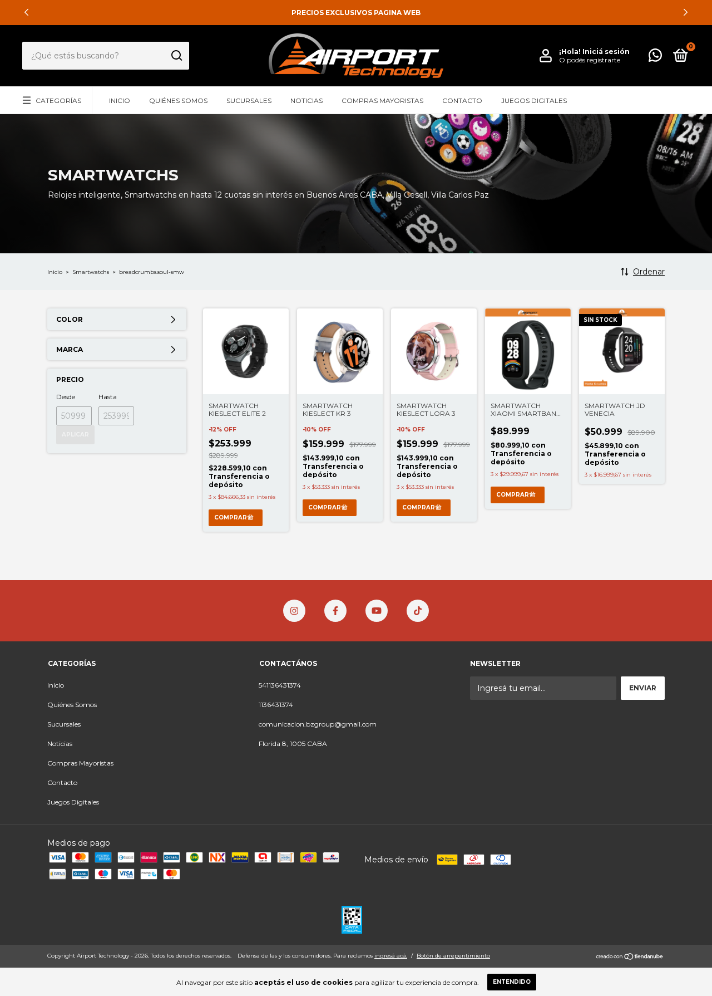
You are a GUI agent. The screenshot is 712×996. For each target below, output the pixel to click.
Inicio (119, 100)
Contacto (462, 100)
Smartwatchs (90, 272)
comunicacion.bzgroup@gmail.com (318, 724)
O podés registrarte (589, 60)
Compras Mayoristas (382, 100)
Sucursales (248, 100)
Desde (65, 396)
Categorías (58, 100)
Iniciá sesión (606, 51)
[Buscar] (176, 56)
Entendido (512, 981)
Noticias (306, 100)
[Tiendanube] (630, 957)
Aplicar (75, 434)
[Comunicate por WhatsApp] (655, 57)
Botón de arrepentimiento (453, 955)
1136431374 (276, 704)
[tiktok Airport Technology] (418, 611)
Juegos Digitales (534, 100)
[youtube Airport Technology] (376, 611)
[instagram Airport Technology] (294, 611)
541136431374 (280, 685)
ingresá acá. (390, 955)
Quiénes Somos (178, 100)
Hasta (107, 396)
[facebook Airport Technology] (335, 611)
